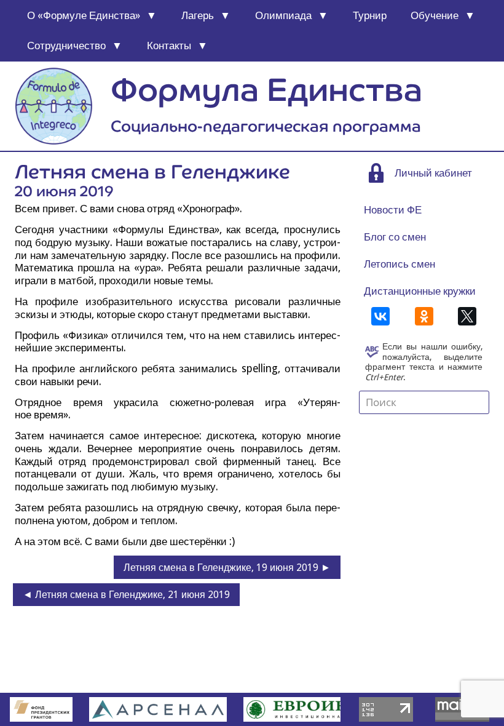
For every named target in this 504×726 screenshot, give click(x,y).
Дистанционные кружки (420, 291)
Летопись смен (399, 264)
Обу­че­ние (435, 15)
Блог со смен (395, 237)
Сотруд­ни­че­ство (66, 45)
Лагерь (197, 15)
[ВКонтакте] (380, 316)
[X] (467, 316)
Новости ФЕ (393, 210)
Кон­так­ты (169, 45)
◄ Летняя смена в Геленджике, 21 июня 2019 (126, 594)
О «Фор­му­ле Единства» (83, 15)
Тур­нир (370, 15)
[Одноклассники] (424, 316)
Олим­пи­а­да (283, 15)
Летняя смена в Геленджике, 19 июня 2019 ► (227, 567)
